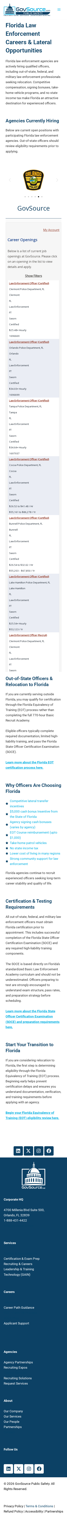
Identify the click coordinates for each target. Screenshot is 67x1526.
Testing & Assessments (20, 1253)
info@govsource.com (19, 1226)
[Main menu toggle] (59, 9)
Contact (9, 1432)
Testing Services (15, 1373)
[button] (9, 180)
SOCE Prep (11, 1318)
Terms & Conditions (39, 1506)
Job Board (11, 1302)
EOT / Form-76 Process (20, 1313)
